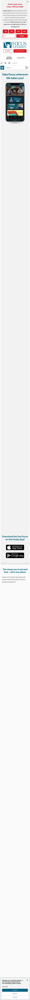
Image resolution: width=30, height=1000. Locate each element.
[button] (2, 68)
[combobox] (14, 68)
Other (22, 36)
